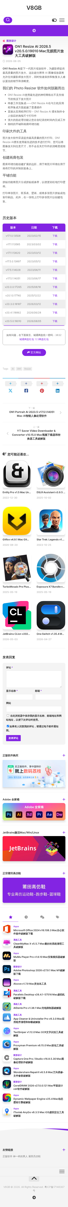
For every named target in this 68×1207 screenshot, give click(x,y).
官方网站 (35, 352)
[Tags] (57, 917)
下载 (54, 235)
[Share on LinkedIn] (57, 387)
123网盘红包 (42, 339)
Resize (27, 368)
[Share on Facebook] (26, 387)
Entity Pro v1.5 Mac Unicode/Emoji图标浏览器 (29, 492)
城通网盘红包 (26, 339)
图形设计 (11, 40)
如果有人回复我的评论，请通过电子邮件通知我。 (32, 728)
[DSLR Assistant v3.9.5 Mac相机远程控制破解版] (51, 473)
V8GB (34, 7)
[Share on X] (10, 387)
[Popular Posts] (10, 917)
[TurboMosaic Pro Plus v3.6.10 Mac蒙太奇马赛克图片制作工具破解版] (17, 568)
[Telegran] (34, 31)
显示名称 (12, 690)
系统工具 (17, 939)
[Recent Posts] (26, 917)
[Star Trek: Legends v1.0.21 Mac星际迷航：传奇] (51, 521)
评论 (9, 667)
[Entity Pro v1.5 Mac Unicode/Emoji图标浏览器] (17, 473)
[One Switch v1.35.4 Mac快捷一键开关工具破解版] (51, 615)
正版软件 (7, 1156)
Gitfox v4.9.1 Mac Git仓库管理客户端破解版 (27, 539)
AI (13, 368)
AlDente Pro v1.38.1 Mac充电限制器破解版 (37, 1007)
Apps (16, 926)
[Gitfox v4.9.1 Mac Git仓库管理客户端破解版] (17, 521)
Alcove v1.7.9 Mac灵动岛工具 (29, 983)
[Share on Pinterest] (42, 387)
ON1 (19, 368)
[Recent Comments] (42, 917)
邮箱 (38, 690)
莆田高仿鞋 (34, 1156)
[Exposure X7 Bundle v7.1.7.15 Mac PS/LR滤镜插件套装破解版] (51, 568)
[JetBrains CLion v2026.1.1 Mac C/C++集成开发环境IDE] (17, 615)
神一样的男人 (20, 1156)
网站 (8, 702)
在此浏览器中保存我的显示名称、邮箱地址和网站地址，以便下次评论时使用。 (34, 717)
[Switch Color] (54, 20)
